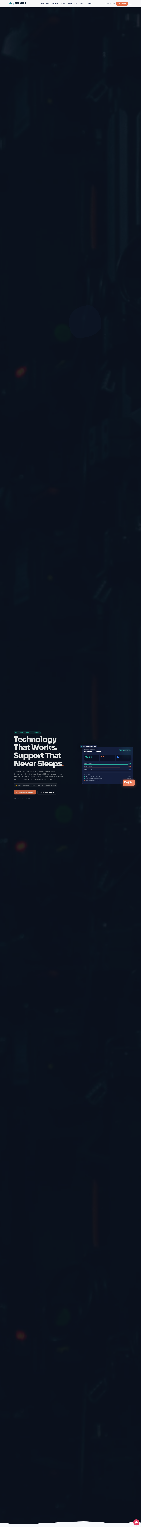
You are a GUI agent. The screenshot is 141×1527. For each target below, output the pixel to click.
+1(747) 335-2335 (110, 4)
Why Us (82, 4)
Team (76, 4)
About (48, 4)
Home (42, 4)
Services (62, 4)
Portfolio (55, 4)
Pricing (70, 4)
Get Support (122, 4)
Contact (89, 4)
